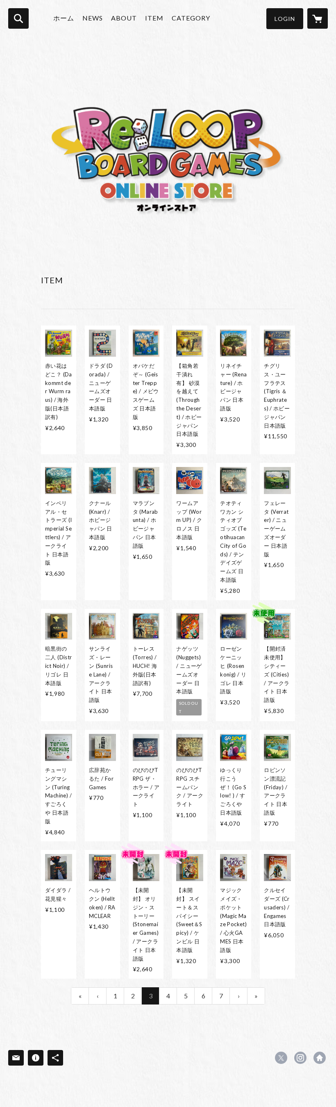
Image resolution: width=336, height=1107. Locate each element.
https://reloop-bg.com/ (319, 1058)
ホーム (63, 18)
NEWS (92, 18)
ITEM (154, 18)
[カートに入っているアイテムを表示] (317, 18)
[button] (284, 18)
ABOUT (124, 18)
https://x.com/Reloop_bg (281, 1058)
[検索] (18, 18)
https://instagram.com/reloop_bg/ (300, 1058)
